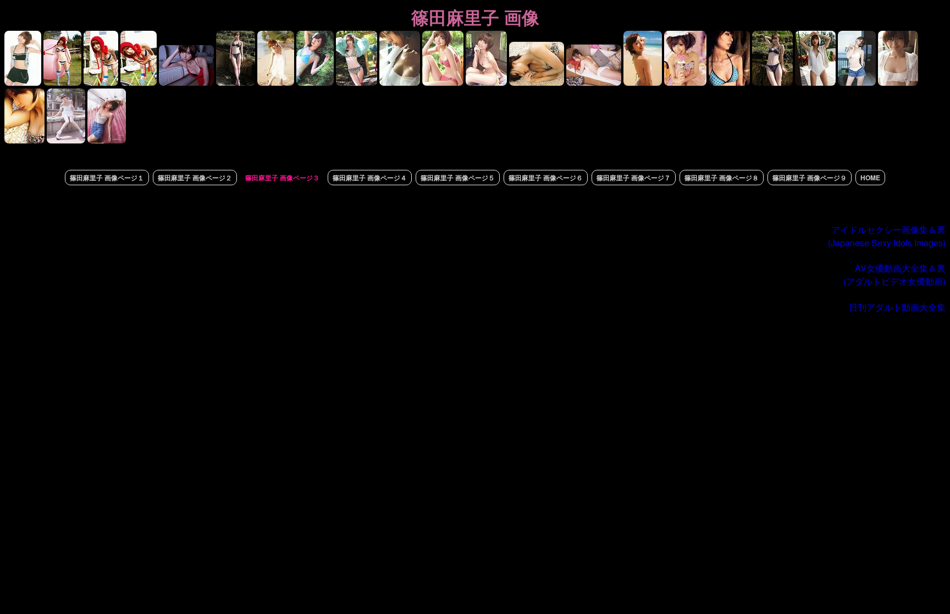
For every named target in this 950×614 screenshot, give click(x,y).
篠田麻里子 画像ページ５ (458, 177)
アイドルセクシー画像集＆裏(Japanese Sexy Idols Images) (887, 236)
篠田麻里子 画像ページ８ (721, 177)
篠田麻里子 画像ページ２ (195, 177)
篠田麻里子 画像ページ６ (546, 177)
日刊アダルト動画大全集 (897, 307)
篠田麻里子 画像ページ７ (633, 177)
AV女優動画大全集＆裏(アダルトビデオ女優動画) (894, 274)
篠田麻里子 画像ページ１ (107, 177)
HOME (870, 177)
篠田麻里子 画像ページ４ (370, 177)
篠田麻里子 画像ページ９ (809, 177)
